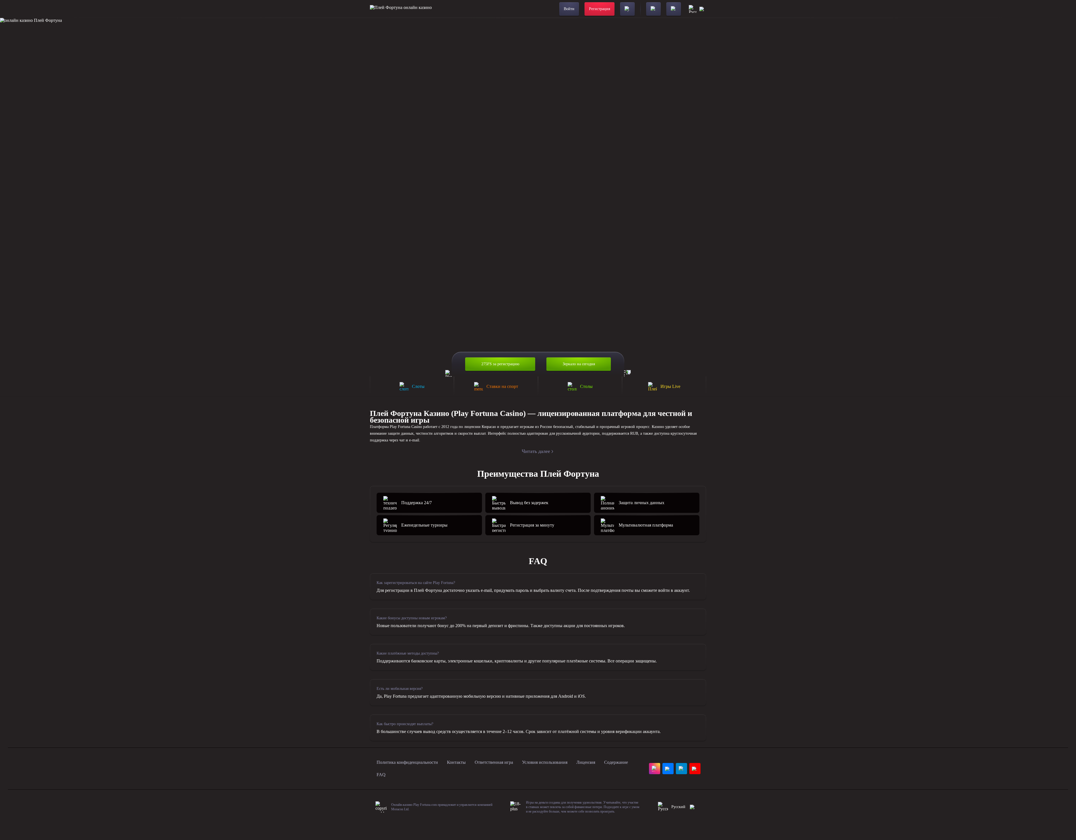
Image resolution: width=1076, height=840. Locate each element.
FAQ (381, 774)
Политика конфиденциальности (407, 762)
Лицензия (585, 762)
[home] (401, 9)
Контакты (456, 762)
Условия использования (544, 762)
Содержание (616, 762)
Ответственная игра (494, 762)
